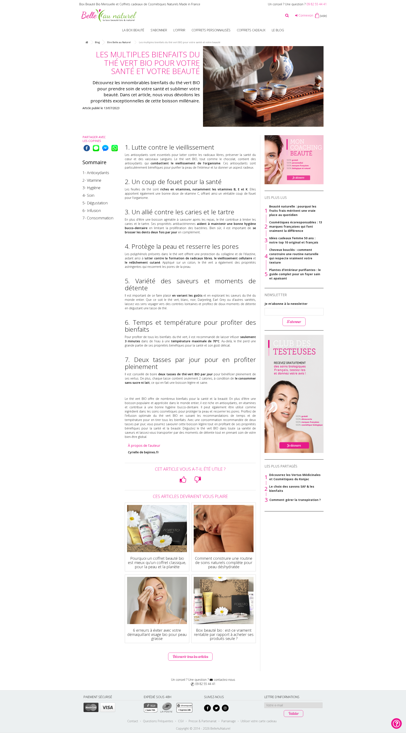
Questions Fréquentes (158, 721)
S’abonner (159, 30)
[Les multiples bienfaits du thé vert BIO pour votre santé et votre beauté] (263, 86)
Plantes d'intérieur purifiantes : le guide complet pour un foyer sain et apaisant (295, 274)
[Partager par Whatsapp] (114, 148)
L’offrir (179, 30)
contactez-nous (224, 680)
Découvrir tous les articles (190, 656)
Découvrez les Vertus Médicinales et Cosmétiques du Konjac (295, 477)
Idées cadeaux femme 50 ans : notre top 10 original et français (293, 240)
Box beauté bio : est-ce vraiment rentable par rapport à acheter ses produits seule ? (224, 634)
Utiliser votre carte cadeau (259, 721)
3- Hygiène (91, 187)
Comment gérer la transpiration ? (295, 500)
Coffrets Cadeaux (251, 30)
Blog (97, 42)
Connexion (305, 15)
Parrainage (228, 721)
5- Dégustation (95, 202)
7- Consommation (97, 217)
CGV (181, 721)
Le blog (278, 30)
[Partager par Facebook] (86, 148)
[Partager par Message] (96, 148)
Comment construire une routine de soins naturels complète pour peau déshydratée (223, 562)
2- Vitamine (91, 180)
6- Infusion (91, 210)
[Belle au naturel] (108, 15)
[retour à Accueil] (87, 42)
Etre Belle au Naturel (119, 42)
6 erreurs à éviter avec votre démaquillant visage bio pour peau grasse (157, 634)
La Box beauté (133, 30)
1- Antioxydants (95, 172)
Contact (132, 721)
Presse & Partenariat (203, 721)
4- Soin (88, 195)
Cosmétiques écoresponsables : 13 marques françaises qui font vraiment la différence (295, 226)
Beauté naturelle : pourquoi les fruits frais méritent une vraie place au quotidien (292, 210)
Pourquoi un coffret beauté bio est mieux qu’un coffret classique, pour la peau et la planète (157, 562)
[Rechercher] (287, 15)
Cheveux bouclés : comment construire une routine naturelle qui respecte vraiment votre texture (293, 256)
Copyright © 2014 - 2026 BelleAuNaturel (203, 728)
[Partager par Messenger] (105, 148)
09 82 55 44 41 (316, 4)
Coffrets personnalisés (211, 30)
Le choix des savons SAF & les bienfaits (291, 488)
